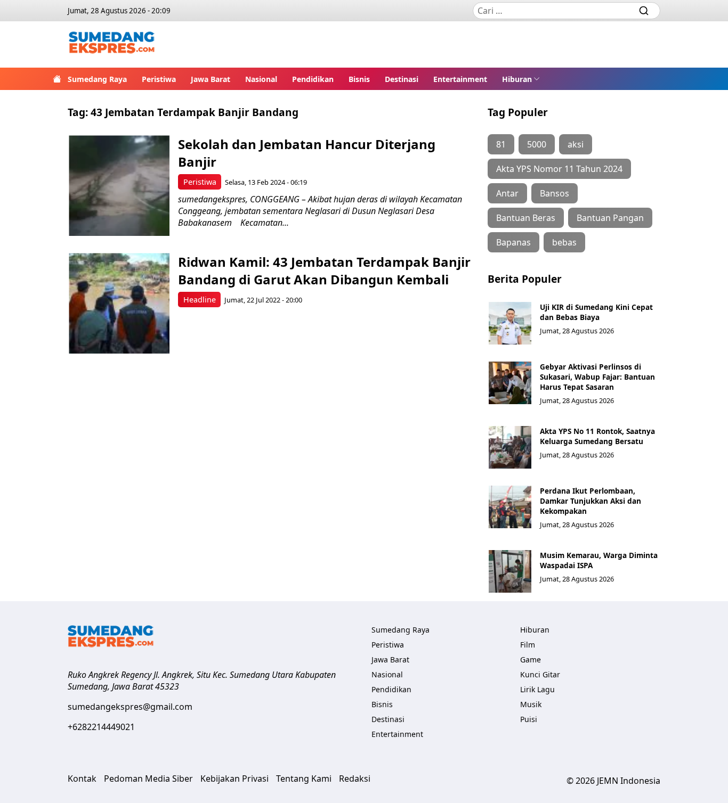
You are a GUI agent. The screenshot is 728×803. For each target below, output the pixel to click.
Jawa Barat (210, 79)
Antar (507, 193)
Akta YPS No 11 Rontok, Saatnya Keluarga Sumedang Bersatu (597, 436)
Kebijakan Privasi (234, 778)
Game (530, 659)
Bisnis (359, 79)
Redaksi (354, 778)
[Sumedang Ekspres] (112, 44)
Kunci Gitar (540, 674)
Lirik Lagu (537, 689)
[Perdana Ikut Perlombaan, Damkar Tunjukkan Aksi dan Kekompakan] (510, 507)
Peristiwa (159, 79)
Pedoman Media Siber (148, 778)
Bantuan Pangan (610, 218)
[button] (521, 79)
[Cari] (644, 10)
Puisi (528, 719)
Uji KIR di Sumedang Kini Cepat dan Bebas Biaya (596, 312)
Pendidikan (313, 79)
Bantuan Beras (525, 218)
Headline (199, 299)
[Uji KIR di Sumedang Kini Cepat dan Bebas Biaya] (510, 323)
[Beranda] (57, 79)
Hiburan (517, 79)
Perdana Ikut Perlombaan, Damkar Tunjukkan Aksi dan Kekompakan (590, 501)
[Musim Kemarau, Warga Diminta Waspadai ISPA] (510, 571)
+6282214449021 (101, 727)
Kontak (82, 778)
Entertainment (460, 79)
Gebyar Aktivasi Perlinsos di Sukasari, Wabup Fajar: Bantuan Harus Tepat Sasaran (597, 377)
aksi (576, 144)
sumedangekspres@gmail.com (130, 706)
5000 (536, 144)
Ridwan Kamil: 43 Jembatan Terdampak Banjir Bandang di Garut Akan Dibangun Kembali (324, 270)
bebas (564, 242)
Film (527, 645)
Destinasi (401, 79)
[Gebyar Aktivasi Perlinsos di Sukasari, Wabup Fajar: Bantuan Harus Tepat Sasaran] (510, 383)
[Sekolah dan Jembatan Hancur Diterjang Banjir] (119, 185)
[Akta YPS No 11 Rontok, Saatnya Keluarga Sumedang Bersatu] (510, 447)
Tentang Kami (303, 778)
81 (501, 144)
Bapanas (513, 242)
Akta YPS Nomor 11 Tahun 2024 (559, 169)
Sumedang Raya (97, 79)
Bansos (554, 193)
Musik (530, 704)
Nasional (261, 79)
